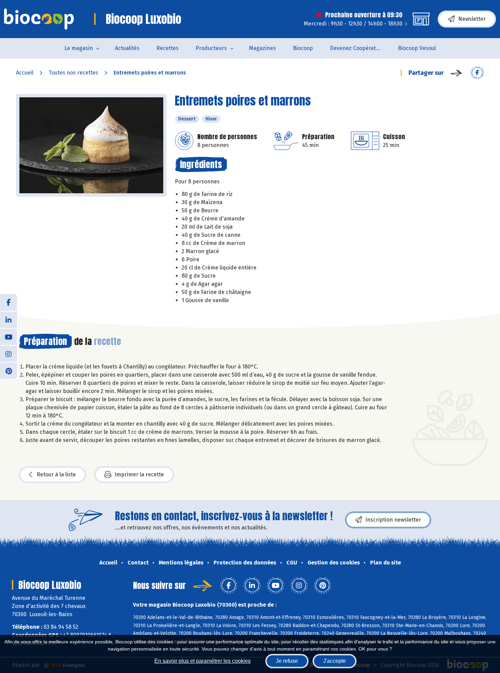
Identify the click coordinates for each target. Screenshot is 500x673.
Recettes (167, 48)
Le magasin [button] (78, 48)
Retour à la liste (56, 474)
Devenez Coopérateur (357, 48)
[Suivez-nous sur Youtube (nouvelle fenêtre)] (8, 336)
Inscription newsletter (393, 519)
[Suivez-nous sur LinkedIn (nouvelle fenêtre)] (8, 319)
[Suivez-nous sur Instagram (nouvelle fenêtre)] (8, 353)
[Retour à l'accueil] (39, 19)
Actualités (127, 48)
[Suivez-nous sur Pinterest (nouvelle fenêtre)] (8, 370)
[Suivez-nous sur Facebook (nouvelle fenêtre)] (8, 302)
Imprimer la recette (139, 474)
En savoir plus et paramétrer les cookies (202, 661)
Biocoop (303, 48)
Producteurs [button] (211, 48)
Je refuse (287, 661)
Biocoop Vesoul (417, 48)
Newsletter (472, 19)
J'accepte (334, 661)
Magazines (262, 48)
